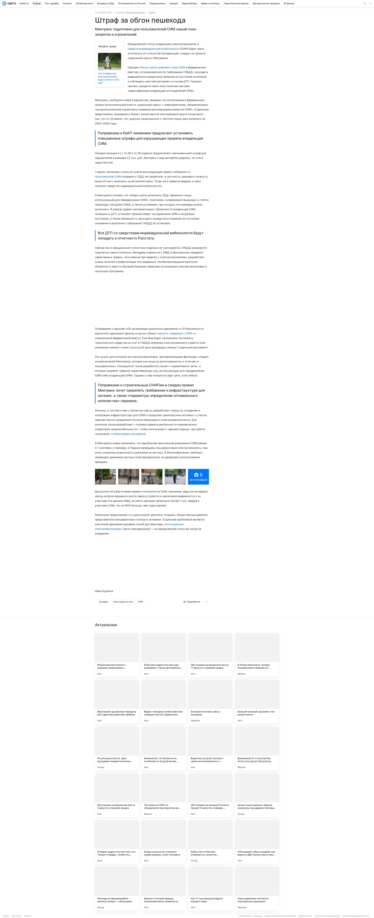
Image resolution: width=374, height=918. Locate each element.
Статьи (152, 12)
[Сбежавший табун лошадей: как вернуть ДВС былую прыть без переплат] (257, 842)
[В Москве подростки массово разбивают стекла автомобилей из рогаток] (164, 655)
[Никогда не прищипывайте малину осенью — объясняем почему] (117, 888)
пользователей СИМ (108, 176)
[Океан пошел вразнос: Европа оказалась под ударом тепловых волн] (257, 795)
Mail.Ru (6, 916)
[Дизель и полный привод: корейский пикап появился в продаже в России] (164, 888)
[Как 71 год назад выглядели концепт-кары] (210, 888)
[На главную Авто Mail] (11, 3)
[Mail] (4, 3)
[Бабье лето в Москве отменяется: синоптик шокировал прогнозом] (210, 842)
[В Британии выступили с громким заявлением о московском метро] (117, 655)
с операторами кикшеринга (128, 433)
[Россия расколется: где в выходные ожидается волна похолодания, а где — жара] (117, 748)
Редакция (258, 916)
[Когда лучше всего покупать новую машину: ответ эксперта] (164, 842)
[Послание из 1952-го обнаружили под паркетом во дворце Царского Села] (164, 795)
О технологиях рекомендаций (327, 916)
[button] (105, 477)
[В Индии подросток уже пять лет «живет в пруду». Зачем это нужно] (117, 842)
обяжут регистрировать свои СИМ (162, 67)
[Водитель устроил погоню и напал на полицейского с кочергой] (210, 748)
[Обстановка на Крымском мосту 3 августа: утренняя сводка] (117, 795)
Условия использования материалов (280, 916)
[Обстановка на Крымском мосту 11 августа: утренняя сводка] (210, 655)
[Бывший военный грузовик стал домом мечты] (257, 702)
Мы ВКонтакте (245, 916)
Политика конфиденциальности (355, 916)
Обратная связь (305, 916)
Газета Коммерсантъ (135, 12)
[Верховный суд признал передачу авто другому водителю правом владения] (117, 702)
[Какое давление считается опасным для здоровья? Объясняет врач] (257, 888)
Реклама (27, 916)
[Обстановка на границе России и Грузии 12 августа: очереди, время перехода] (210, 795)
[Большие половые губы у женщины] (210, 702)
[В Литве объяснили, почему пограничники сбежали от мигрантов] (257, 655)
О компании (16, 916)
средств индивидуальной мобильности (153, 48)
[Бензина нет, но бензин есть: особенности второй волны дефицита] (164, 748)
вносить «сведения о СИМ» (175, 333)
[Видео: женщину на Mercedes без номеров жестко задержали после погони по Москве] (164, 702)
